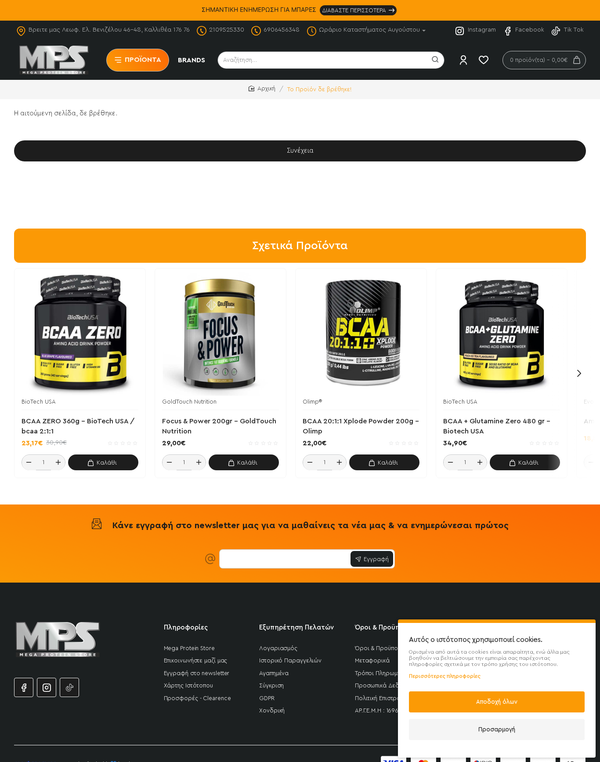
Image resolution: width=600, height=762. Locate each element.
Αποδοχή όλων (496, 702)
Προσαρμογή (496, 729)
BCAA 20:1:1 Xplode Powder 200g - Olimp (361, 426)
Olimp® (312, 401)
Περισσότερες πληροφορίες (445, 676)
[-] (29, 463)
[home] (262, 89)
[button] (103, 463)
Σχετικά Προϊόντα (300, 245)
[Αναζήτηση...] (435, 60)
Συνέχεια (300, 150)
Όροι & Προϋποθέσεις (390, 627)
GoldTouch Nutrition (189, 401)
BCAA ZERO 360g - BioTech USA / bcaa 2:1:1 (78, 426)
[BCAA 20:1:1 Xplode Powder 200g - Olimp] (361, 334)
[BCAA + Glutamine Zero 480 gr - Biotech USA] (502, 334)
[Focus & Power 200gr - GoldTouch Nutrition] (220, 334)
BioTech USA (39, 401)
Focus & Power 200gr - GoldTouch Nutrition (219, 426)
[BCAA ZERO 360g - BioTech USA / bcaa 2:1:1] (80, 334)
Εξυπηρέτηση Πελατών (296, 627)
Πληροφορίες (186, 627)
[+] (58, 463)
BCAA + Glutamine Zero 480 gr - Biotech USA (496, 426)
